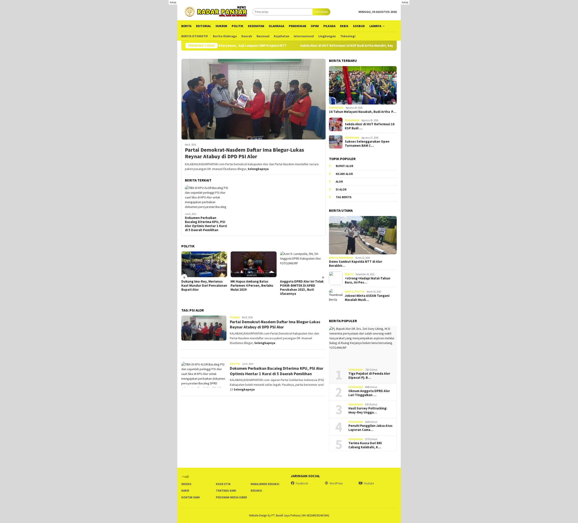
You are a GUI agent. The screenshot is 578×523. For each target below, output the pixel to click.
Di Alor (341, 189)
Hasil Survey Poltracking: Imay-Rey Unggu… (367, 410)
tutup (173, 2)
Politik (235, 363)
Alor (339, 182)
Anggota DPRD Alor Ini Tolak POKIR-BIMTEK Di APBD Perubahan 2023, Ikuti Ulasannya (302, 287)
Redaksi (256, 491)
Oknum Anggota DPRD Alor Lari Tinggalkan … (369, 393)
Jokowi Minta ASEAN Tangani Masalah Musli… (367, 298)
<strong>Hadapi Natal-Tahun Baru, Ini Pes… (367, 280)
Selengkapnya (258, 169)
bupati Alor (344, 166)
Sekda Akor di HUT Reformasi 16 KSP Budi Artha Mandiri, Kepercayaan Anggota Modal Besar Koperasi (360, 46)
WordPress (336, 483)
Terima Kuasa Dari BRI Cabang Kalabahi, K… (365, 445)
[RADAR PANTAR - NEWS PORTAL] (216, 11)
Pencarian (321, 12)
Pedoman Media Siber (231, 497)
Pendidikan (336, 107)
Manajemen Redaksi (265, 484)
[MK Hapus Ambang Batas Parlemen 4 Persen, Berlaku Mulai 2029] (253, 264)
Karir (185, 491)
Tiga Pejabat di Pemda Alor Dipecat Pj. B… (369, 376)
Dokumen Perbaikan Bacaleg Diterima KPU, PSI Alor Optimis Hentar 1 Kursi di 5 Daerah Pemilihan (206, 224)
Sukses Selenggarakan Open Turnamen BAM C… (367, 143)
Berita (333, 257)
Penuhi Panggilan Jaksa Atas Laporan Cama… (370, 428)
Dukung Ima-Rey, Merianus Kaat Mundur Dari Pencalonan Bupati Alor (204, 285)
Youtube (369, 483)
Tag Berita (343, 197)
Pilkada (235, 317)
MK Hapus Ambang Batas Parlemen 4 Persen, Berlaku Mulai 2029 (252, 285)
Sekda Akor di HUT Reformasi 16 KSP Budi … (369, 126)
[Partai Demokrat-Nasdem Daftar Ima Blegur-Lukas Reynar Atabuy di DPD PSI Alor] (253, 99)
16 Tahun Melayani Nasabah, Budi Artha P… (362, 112)
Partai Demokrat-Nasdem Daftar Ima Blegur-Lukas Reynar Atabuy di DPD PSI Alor (244, 153)
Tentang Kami (226, 491)
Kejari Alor (344, 174)
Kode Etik (223, 484)
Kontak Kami (190, 497)
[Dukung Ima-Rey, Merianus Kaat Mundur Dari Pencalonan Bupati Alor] (204, 264)
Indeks (186, 484)
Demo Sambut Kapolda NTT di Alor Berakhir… (355, 264)
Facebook (302, 483)
